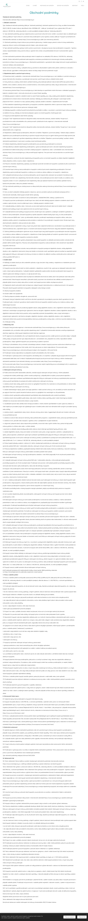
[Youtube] (83, 1)
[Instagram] (81, 1)
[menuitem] (28, 5)
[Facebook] (79, 1)
